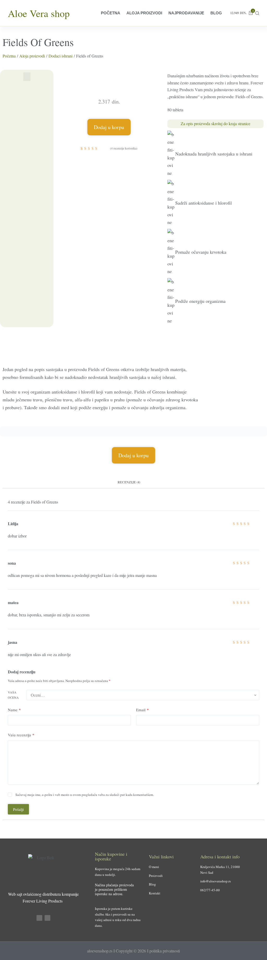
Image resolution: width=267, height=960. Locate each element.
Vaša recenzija (21, 734)
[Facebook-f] (39, 918)
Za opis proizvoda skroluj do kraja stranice (215, 123)
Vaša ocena (13, 694)
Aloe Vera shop (39, 13)
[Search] (257, 13)
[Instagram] (47, 918)
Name (14, 709)
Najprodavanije (186, 13)
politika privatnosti (164, 950)
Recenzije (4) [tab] (129, 482)
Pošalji (18, 809)
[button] (27, 76)
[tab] (149, 482)
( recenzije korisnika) (123, 148)
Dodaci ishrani (60, 56)
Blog (216, 13)
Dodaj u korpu (109, 127)
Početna (110, 13)
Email (142, 709)
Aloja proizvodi (144, 13)
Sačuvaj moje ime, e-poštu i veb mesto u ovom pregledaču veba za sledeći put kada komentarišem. (84, 794)
